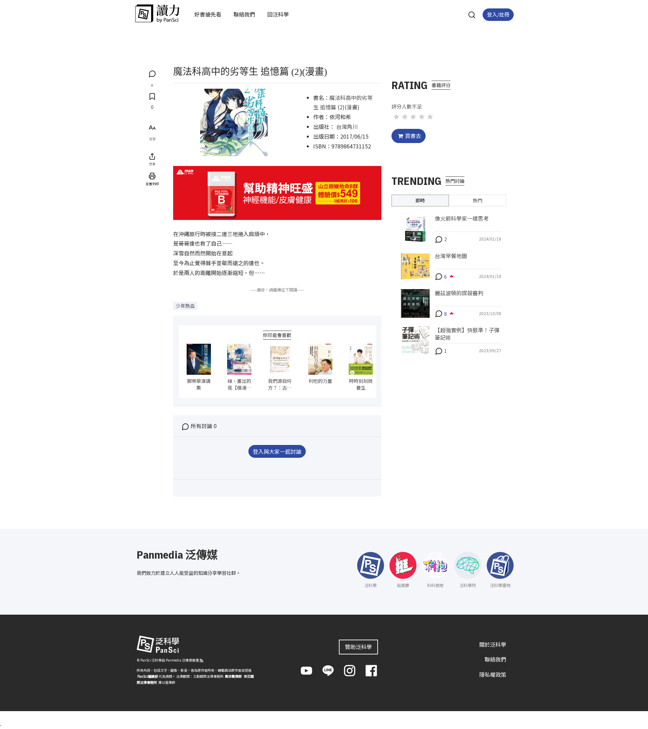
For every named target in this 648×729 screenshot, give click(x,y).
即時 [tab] (420, 200)
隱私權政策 (492, 674)
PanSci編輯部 (147, 676)
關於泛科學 (492, 644)
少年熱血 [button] (185, 305)
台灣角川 (347, 126)
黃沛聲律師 (233, 676)
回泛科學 (278, 14)
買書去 (413, 136)
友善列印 (152, 183)
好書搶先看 (207, 14)
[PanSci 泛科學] (157, 13)
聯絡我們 (244, 14)
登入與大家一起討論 (277, 451)
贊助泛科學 (358, 647)
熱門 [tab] (477, 200)
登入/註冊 (498, 14)
